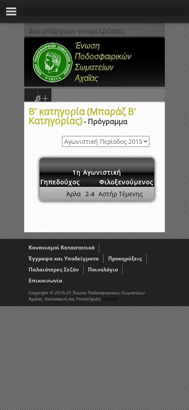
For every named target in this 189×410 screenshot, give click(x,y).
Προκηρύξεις (125, 258)
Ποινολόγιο (103, 269)
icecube (110, 299)
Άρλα (73, 194)
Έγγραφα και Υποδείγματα (64, 258)
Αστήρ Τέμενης (120, 194)
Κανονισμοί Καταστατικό (61, 247)
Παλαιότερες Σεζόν (54, 269)
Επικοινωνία (45, 280)
